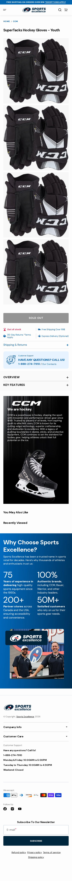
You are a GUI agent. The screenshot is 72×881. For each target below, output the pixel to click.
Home (6, 21)
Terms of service (52, 852)
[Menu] (4, 10)
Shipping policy (36, 857)
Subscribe (36, 841)
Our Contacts (49, 364)
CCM (15, 21)
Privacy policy (34, 852)
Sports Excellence (25, 716)
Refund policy (19, 852)
